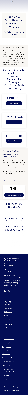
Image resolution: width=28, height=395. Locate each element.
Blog (5, 379)
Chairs (6, 331)
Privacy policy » (9, 275)
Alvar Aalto (6, 354)
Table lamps (8, 312)
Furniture (8, 324)
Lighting (7, 301)
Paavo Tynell (6, 350)
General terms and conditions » (14, 278)
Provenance (8, 304)
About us (7, 383)
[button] (2, 3)
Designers (6, 347)
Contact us (10, 271)
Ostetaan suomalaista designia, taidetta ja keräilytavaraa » (12, 282)
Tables (6, 327)
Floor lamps (8, 308)
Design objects (9, 371)
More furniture (9, 339)
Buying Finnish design (11, 387)
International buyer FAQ (12, 390)
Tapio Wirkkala (7, 358)
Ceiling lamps (8, 320)
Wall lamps (7, 316)
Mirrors (6, 335)
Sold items (7, 375)
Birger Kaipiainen (8, 369)
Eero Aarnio (6, 365)
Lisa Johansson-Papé (9, 362)
